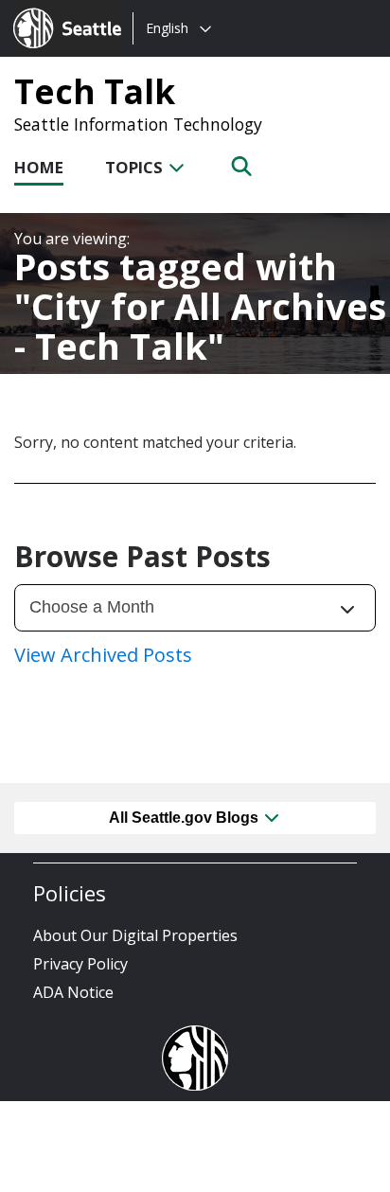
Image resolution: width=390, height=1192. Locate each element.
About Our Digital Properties (135, 935)
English (167, 28)
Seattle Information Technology (138, 124)
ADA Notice (73, 992)
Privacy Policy (80, 963)
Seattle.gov (53, 10)
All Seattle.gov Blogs (185, 817)
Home (38, 167)
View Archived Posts (103, 654)
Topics (136, 167)
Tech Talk (94, 91)
